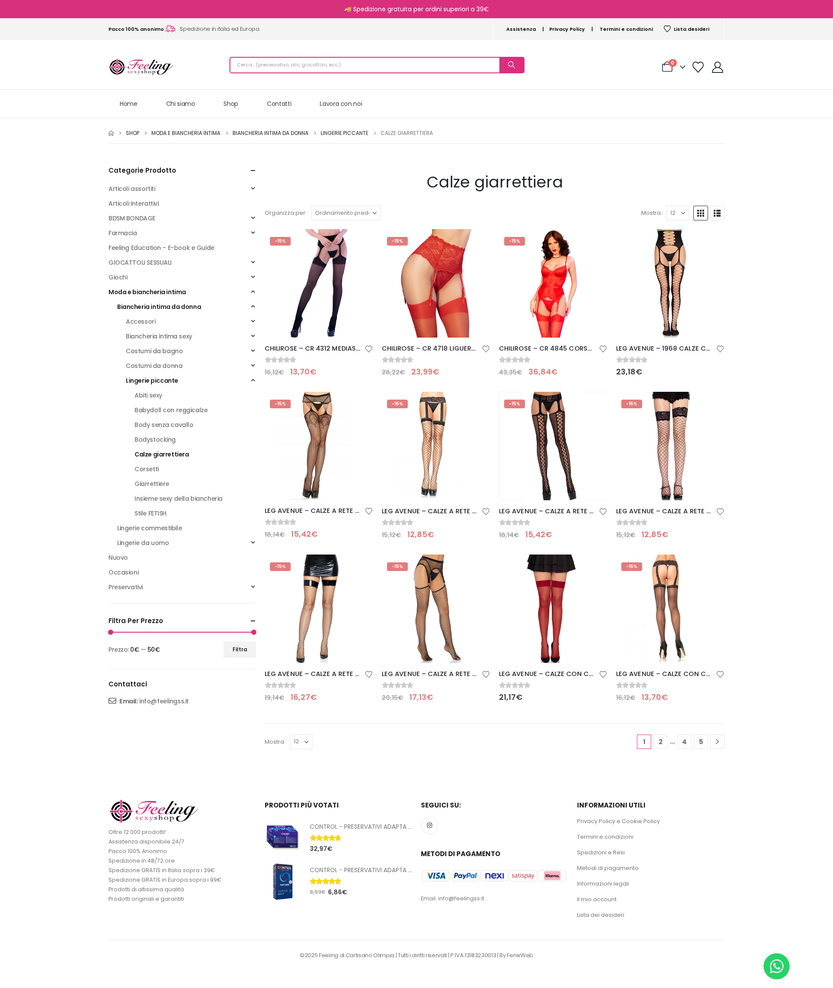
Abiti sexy (148, 395)
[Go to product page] (670, 283)
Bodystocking (155, 439)
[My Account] (718, 67)
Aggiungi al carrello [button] (710, 243)
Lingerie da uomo (143, 542)
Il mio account (597, 899)
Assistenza (521, 29)
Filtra (240, 649)
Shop (230, 103)
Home (129, 103)
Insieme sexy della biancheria (178, 498)
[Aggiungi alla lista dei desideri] (368, 348)
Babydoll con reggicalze (170, 410)
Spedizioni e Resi (601, 852)
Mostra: (651, 213)
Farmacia (122, 233)
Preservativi (125, 587)
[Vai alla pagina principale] (111, 133)
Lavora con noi (341, 103)
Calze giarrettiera (161, 454)
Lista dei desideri (600, 915)
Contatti (279, 103)
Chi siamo (180, 103)
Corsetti (146, 469)
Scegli (359, 243)
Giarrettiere (151, 483)
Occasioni (123, 572)
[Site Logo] (141, 67)
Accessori (140, 321)
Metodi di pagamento (608, 868)
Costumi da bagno (154, 351)
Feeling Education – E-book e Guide (161, 247)
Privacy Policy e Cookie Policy (618, 821)
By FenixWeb (516, 955)
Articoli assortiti (131, 188)
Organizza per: (286, 213)
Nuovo (118, 557)
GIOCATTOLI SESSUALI (140, 262)
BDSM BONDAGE (131, 218)
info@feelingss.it (164, 701)
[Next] (717, 742)
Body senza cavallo (163, 424)
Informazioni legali (603, 884)
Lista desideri (691, 29)
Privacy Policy (567, 29)
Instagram (429, 825)
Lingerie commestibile (149, 528)
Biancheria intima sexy (159, 336)
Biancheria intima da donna (159, 306)
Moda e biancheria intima (147, 292)
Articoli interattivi (133, 203)
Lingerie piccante (152, 380)
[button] (700, 213)
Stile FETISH (150, 513)
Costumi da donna (154, 365)
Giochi (117, 277)
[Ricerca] (511, 65)
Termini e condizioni (626, 29)
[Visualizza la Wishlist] (698, 67)
